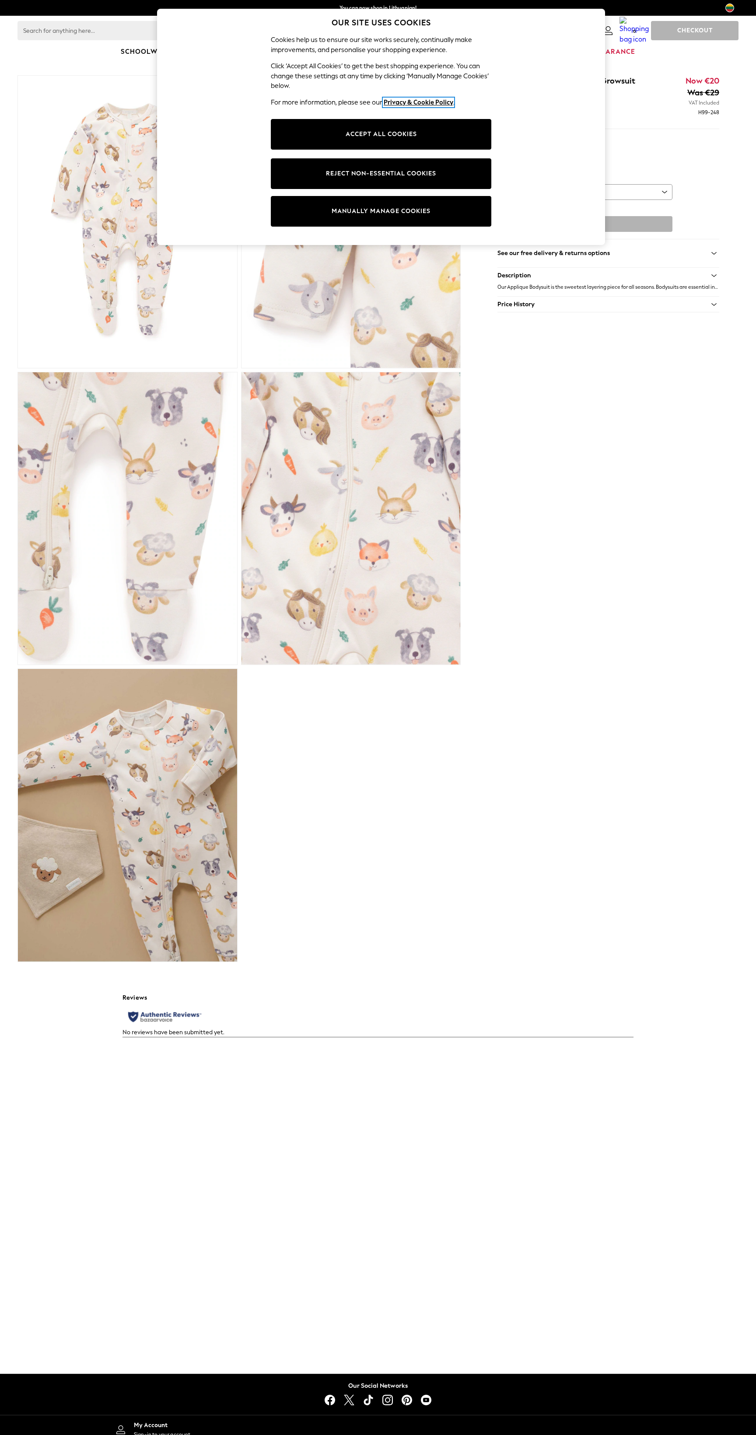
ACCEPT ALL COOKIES (381, 134)
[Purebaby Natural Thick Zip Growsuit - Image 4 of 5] (351, 518)
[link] (608, 30)
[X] (349, 1400)
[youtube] (426, 1400)
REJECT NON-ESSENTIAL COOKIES (381, 173)
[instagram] (387, 1400)
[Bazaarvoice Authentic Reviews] (165, 1016)
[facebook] (330, 1400)
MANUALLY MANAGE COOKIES (381, 211)
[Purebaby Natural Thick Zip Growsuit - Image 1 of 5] (127, 222)
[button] (608, 276)
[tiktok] (368, 1400)
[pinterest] (406, 1400)
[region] (381, 127)
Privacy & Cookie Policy (418, 102)
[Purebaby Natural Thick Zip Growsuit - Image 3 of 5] (127, 518)
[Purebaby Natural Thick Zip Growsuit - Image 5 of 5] (127, 815)
